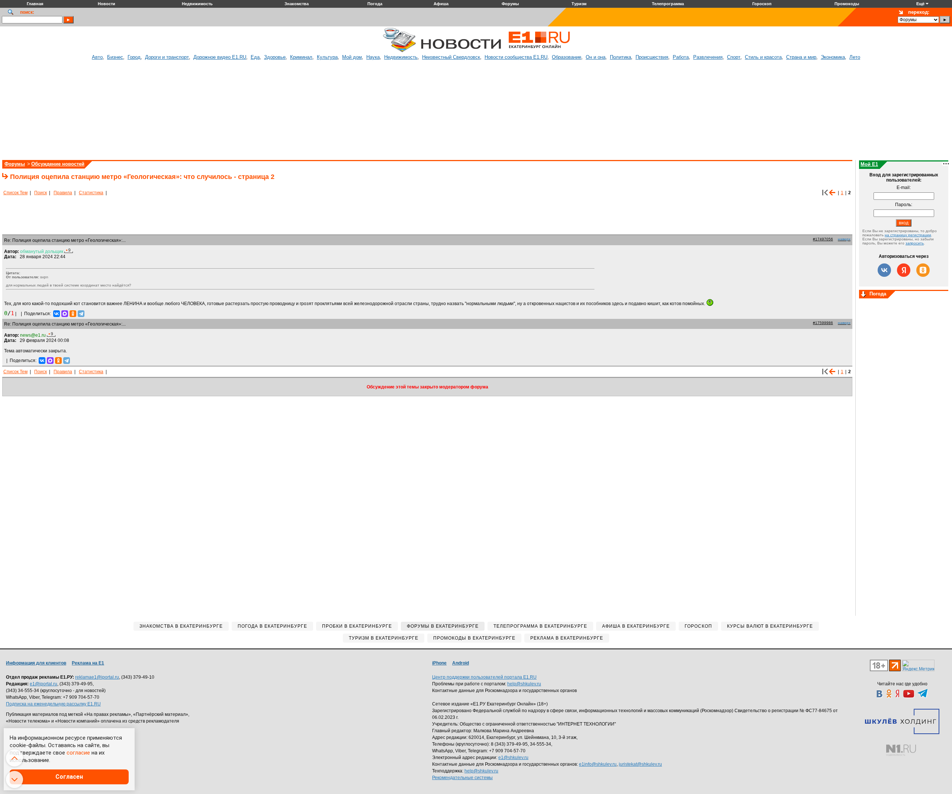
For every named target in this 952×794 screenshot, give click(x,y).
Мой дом (352, 57)
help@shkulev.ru (524, 683)
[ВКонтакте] (56, 313)
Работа (681, 57)
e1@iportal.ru (43, 683)
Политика (620, 57)
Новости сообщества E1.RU (516, 57)
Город (134, 57)
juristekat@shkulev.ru (640, 764)
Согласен (69, 776)
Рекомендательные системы (462, 777)
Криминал (301, 57)
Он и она (595, 57)
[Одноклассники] (73, 313)
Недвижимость (401, 57)
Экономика (833, 57)
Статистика (91, 192)
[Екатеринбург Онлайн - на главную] (539, 51)
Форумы (14, 164)
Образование (566, 57)
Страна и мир (801, 57)
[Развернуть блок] (863, 294)
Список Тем (15, 192)
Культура (327, 57)
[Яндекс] (903, 270)
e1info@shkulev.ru (598, 764)
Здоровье (275, 57)
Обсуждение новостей (57, 164)
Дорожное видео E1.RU (219, 57)
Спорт (733, 57)
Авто (97, 57)
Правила (63, 192)
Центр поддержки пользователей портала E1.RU (484, 677)
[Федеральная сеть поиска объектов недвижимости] (901, 750)
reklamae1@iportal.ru (97, 677)
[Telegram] (81, 313)
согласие (78, 752)
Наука (373, 57)
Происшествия (652, 57)
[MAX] (64, 313)
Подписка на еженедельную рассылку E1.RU (53, 704)
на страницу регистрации (908, 235)
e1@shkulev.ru (513, 757)
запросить (915, 243)
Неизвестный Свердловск (451, 57)
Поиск (40, 192)
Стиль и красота (763, 57)
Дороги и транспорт (167, 57)
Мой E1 (869, 164)
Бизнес (115, 57)
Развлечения (708, 57)
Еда (255, 57)
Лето (854, 57)
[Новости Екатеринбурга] (399, 51)
